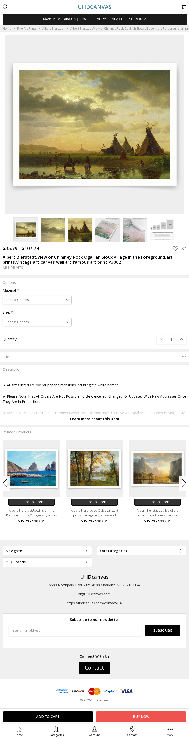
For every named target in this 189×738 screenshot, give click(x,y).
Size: (8, 312)
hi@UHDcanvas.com (94, 594)
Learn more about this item (94, 418)
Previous (5, 483)
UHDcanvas (94, 576)
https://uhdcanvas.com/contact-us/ (94, 603)
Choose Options (32, 502)
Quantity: (10, 339)
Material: (11, 290)
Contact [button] (94, 667)
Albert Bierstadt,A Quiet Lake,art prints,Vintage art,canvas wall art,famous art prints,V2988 (31, 515)
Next (184, 483)
